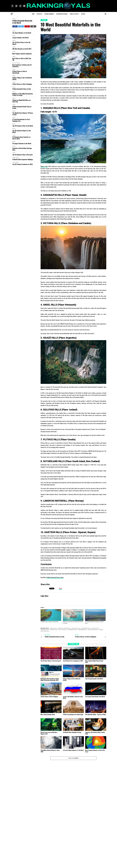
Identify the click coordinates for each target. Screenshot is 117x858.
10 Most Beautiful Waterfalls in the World (22, 22)
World (17, 157)
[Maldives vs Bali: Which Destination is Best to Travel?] (73, 615)
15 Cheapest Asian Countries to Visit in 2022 (21, 137)
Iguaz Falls (96, 628)
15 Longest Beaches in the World (21, 143)
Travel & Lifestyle (74, 14)
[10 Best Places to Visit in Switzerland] (51, 615)
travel (101, 629)
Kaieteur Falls (45, 629)
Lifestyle (14, 62)
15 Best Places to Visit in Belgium (22, 84)
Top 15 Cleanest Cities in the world (22, 155)
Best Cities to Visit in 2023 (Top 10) (21, 59)
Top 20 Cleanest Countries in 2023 (22, 164)
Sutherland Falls (93, 629)
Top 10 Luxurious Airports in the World (21, 131)
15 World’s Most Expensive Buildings (22, 159)
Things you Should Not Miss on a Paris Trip (21, 101)
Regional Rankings (49, 14)
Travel (14, 18)
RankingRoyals (83, 629)
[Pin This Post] (27, 26)
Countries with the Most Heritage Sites (22, 149)
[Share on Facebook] (15, 26)
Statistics (39, 14)
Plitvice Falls (63, 629)
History (83, 14)
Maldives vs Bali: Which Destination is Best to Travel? (22, 94)
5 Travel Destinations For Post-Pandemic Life (21, 120)
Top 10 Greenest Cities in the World (22, 126)
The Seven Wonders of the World (21, 33)
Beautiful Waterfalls (64, 628)
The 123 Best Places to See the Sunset (21, 43)
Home (33, 14)
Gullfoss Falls (76, 628)
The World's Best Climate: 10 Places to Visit (22, 113)
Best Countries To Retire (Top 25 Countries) (21, 65)
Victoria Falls (45, 631)
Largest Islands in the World (20, 37)
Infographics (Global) (61, 14)
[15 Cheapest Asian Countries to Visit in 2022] (95, 615)
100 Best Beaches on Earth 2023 (21, 49)
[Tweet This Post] (21, 26)
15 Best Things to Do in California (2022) (22, 78)
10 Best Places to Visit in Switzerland (19, 72)
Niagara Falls (44, 166)
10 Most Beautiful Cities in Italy (21, 89)
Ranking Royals (73, 629)
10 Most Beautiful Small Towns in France (21, 107)
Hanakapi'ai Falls (86, 628)
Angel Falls (54, 628)
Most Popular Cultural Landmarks (22, 54)
